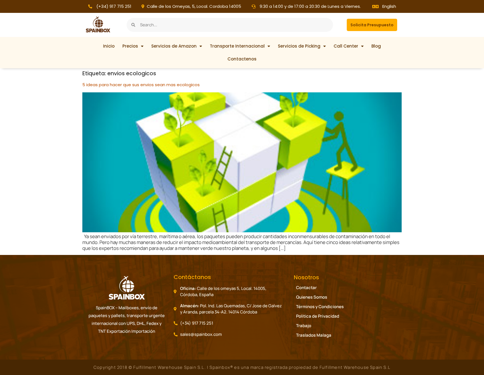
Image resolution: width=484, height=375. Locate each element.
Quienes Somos (311, 297)
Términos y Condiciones (320, 307)
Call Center (346, 46)
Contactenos (242, 59)
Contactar (306, 287)
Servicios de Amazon (174, 46)
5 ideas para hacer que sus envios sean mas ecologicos (141, 85)
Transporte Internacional (237, 46)
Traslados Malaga (313, 335)
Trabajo (303, 326)
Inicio (109, 46)
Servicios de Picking (299, 46)
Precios (130, 46)
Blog (376, 46)
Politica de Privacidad (317, 316)
